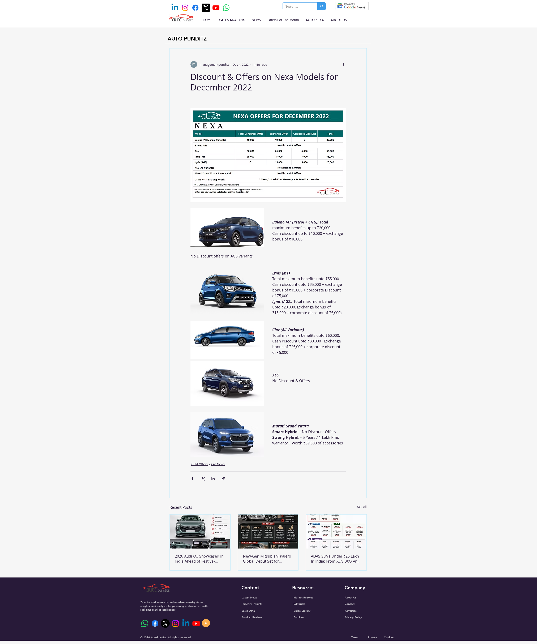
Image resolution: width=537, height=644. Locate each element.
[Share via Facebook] (192, 479)
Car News (218, 464)
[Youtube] (216, 8)
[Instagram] (185, 8)
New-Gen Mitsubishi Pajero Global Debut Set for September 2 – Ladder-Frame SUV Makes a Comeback (267, 559)
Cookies (389, 637)
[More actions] (343, 64)
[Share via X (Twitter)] (203, 479)
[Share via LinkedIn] (213, 479)
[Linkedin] (175, 8)
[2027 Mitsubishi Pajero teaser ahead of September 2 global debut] (268, 532)
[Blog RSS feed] (206, 623)
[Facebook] (195, 8)
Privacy (372, 637)
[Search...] (321, 6)
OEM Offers (199, 464)
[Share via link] (223, 479)
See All (362, 507)
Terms (355, 637)
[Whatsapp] (226, 8)
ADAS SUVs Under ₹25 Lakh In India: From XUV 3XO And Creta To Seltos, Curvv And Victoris (335, 559)
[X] (206, 8)
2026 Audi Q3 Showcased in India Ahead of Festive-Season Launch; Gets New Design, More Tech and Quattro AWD (199, 559)
